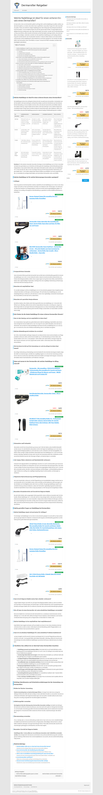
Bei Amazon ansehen (56, 213)
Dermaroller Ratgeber (34, 5)
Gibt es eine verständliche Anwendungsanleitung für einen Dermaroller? (35, 753)
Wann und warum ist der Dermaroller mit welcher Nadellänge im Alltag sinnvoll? (34, 63)
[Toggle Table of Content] (53, 45)
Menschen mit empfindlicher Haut (25, 54)
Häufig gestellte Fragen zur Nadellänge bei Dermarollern (29, 70)
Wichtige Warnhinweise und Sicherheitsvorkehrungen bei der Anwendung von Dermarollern (33, 82)
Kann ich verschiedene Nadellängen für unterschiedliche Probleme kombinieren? (35, 78)
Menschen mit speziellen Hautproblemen (27, 55)
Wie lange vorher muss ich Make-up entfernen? (77, 27)
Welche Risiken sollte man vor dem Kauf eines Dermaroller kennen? (34, 746)
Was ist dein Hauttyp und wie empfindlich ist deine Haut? (30, 58)
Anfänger (20, 51)
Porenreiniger (27, 786)
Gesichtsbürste (34, 786)
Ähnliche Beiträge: (22, 90)
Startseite (16, 10)
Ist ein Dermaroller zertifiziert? (25, 757)
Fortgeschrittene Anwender (24, 52)
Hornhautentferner (18, 786)
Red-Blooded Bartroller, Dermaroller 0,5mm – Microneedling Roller (77, 107)
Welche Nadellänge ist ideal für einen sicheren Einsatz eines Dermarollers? (33, 48)
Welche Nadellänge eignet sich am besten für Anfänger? (30, 72)
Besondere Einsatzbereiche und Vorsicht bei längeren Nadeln (31, 69)
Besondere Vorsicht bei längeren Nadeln (27, 88)
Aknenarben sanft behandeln (25, 64)
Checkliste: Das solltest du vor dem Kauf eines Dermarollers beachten (32, 79)
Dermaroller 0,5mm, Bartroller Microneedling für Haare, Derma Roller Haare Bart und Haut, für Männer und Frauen (44, 223)
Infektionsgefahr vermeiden (24, 85)
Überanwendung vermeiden (24, 87)
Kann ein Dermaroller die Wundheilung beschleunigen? (30, 750)
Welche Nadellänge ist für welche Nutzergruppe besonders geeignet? (32, 49)
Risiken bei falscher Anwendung (25, 84)
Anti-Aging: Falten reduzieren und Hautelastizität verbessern (31, 66)
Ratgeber (24, 10)
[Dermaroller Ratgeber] (16, 8)
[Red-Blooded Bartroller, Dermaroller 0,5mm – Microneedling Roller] (78, 102)
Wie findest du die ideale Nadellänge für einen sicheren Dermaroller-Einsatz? (33, 57)
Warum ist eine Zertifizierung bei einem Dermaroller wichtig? (32, 760)
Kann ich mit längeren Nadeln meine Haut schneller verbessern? (32, 73)
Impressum (86, 785)
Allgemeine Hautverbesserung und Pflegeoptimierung (30, 67)
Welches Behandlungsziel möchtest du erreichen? (29, 60)
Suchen (68, 178)
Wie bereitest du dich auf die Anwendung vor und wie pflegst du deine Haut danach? (36, 61)
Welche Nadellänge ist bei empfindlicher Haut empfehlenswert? (32, 76)
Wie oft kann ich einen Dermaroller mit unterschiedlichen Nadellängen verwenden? (36, 75)
